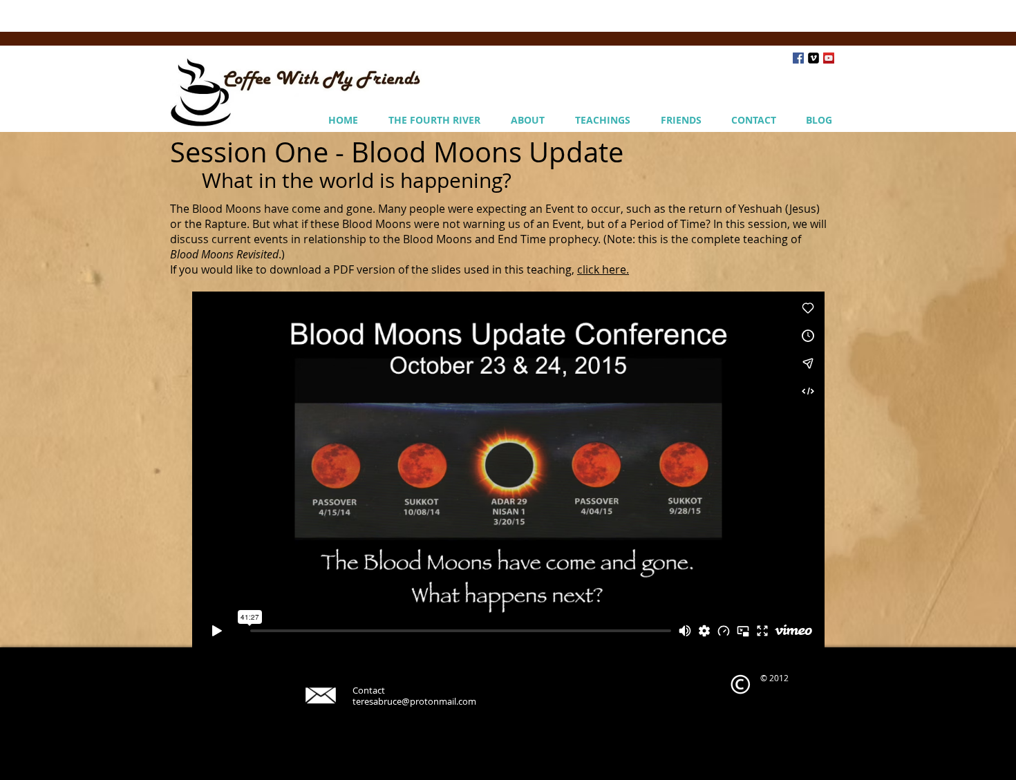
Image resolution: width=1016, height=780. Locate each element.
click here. (603, 269)
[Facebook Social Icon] (798, 58)
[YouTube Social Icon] (828, 58)
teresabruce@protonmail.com (414, 701)
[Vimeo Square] (813, 58)
